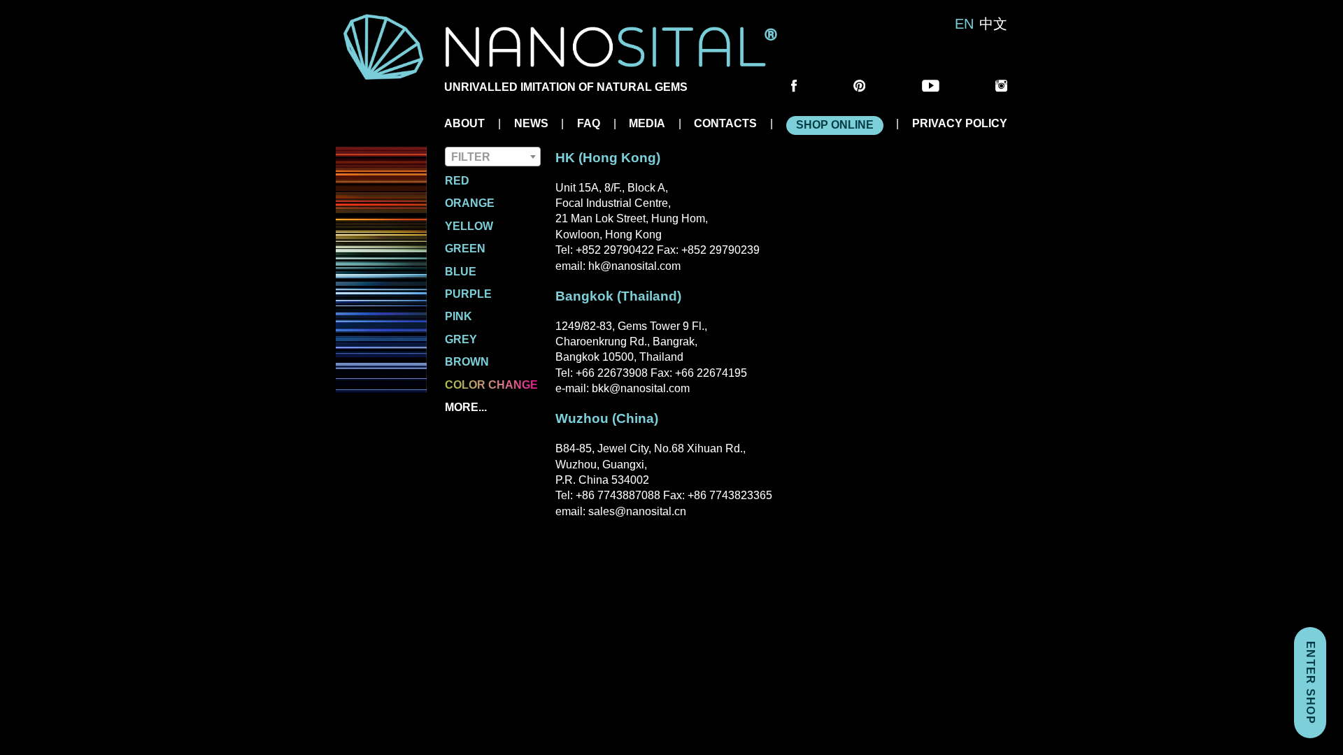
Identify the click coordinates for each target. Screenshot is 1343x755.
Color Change (491, 385)
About (464, 123)
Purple (468, 294)
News (531, 123)
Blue (460, 272)
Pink (458, 316)
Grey (461, 339)
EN (964, 23)
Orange (470, 203)
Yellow (469, 226)
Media (647, 123)
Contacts (725, 123)
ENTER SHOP (1310, 682)
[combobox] (493, 156)
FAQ (588, 123)
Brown (467, 362)
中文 (993, 23)
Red (457, 181)
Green (465, 248)
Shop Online (835, 125)
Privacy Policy (959, 123)
